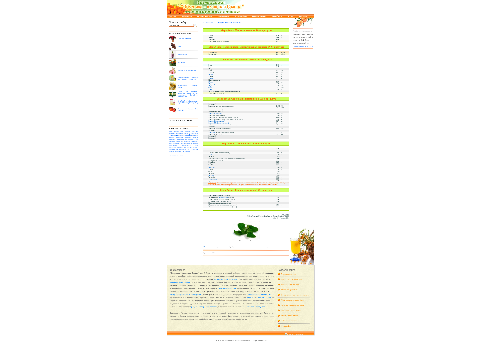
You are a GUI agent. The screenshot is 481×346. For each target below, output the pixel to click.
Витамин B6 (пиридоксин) (216, 121)
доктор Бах (188, 135)
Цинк (210, 89)
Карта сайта (286, 326)
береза (187, 131)
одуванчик (179, 141)
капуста (195, 135)
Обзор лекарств (223, 16)
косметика (179, 137)
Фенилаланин (212, 179)
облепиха (172, 141)
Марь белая (207, 247)
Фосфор (210, 78)
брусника (195, 131)
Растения (172, 16)
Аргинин (211, 151)
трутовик (195, 143)
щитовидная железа (182, 149)
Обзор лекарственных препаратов (295, 295)
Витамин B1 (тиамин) (215, 113)
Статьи (290, 16)
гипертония (194, 133)
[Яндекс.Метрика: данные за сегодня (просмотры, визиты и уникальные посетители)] (294, 334)
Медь (210, 86)
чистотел (195, 147)
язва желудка (186, 151)
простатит (176, 143)
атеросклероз (178, 131)
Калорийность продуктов (291, 310)
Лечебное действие (204, 16)
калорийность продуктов (254, 307)
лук (197, 139)
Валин (210, 154)
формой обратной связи (303, 46)
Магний (210, 74)
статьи (250, 298)
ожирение (187, 141)
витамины (179, 133)
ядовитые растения (175, 151)
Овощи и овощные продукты (229, 22)
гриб (180, 135)
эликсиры (194, 149)
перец (170, 143)
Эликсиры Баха (241, 16)
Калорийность (277, 16)
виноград (171, 133)
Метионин (211, 168)
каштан (171, 137)
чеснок (189, 147)
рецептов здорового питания (204, 307)
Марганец (211, 84)
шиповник (172, 149)
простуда (183, 143)
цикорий (179, 147)
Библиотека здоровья (290, 321)
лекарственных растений (225, 279)
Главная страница (288, 274)
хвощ (196, 145)
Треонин (211, 175)
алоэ (170, 131)
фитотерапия (173, 145)
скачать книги (264, 298)
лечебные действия (227, 288)
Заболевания (187, 16)
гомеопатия (173, 135)
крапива (187, 137)
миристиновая (223, 197)
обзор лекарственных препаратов (185, 294)
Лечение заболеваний (290, 284)
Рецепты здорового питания (292, 305)
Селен (210, 88)
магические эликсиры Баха (261, 294)
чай (185, 147)
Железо (210, 82)
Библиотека (303, 16)
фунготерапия (186, 145)
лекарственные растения (185, 139)
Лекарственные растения (291, 279)
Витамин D (211, 132)
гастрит (187, 133)
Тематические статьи (289, 316)
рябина (189, 143)
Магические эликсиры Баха (292, 300)
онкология (195, 141)
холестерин (172, 147)
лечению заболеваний (180, 282)
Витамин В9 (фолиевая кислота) (218, 123)
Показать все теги (176, 155)
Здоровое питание (259, 16)
